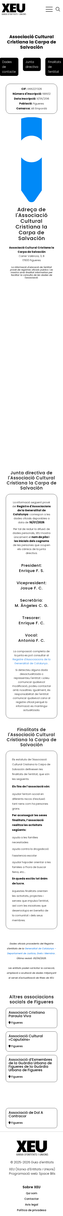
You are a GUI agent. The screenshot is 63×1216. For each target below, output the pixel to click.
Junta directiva (32, 64)
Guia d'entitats (42, 1162)
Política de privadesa (31, 1210)
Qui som (31, 1193)
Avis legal (31, 1204)
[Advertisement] (31, 423)
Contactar (31, 1199)
